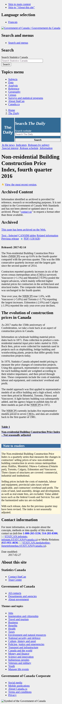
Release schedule (28, 148)
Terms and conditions (20, 691)
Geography (14, 91)
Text (9, 235)
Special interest (9, 148)
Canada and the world (20, 650)
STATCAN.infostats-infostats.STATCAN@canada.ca (19, 538)
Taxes (11, 631)
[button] (18, 42)
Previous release (10, 238)
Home (11, 110)
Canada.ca (14, 104)
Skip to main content (19, 4)
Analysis (13, 85)
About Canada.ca (17, 688)
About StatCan (16, 101)
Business (13, 622)
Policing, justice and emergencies (26, 644)
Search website (23, 130)
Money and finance (18, 653)
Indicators (21, 145)
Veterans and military (19, 663)
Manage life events (18, 669)
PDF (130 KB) (32, 238)
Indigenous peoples (18, 659)
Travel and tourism (18, 619)
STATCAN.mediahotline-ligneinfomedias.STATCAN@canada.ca (25, 544)
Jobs (10, 613)
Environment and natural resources (27, 634)
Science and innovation (21, 656)
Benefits (12, 625)
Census (12, 94)
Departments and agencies (22, 596)
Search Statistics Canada (14, 57)
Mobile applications (19, 685)
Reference (13, 88)
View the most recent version (20, 184)
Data (10, 82)
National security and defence (24, 638)
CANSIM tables (27, 235)
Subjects (12, 79)
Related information (47, 235)
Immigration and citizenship (23, 616)
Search (38, 140)
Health (12, 628)
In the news (8, 145)
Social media (15, 682)
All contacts (14, 593)
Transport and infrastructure (23, 647)
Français (12, 22)
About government (18, 599)
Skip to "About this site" (21, 7)
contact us (26, 211)
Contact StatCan (17, 576)
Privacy (12, 695)
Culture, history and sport (22, 641)
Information (46, 148)
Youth (11, 666)
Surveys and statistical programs (25, 98)
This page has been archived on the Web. (23, 229)
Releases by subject (38, 145)
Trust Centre (15, 579)
